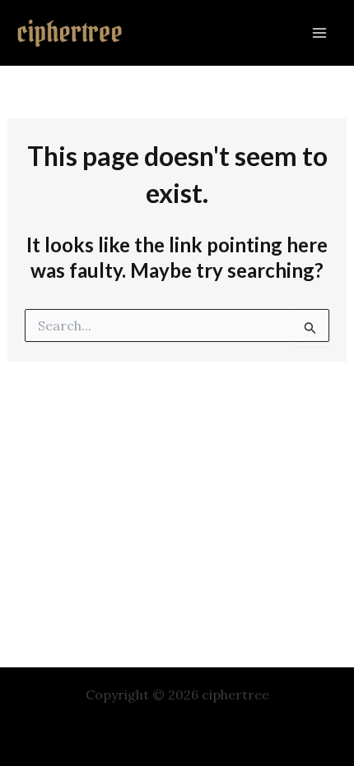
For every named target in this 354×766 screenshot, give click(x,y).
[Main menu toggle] (319, 33)
